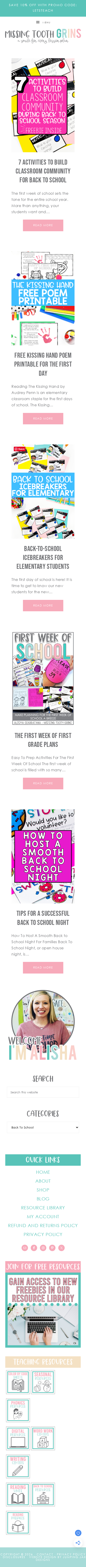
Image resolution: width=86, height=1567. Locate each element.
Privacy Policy (43, 1234)
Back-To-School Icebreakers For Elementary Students (43, 558)
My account (43, 1216)
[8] (18, 1533)
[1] (18, 1505)
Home (43, 1172)
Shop (43, 1189)
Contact (45, 1554)
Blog (43, 1198)
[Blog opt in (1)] (42, 1346)
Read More (43, 225)
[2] (18, 1477)
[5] (18, 1421)
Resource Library (43, 1207)
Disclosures (14, 1557)
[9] (43, 1505)
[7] (18, 1393)
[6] (43, 1393)
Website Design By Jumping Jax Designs (57, 1558)
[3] (43, 1449)
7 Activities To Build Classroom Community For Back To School (43, 171)
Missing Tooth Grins (43, 36)
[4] (18, 1449)
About (43, 1181)
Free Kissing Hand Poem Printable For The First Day (43, 364)
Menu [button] (46, 22)
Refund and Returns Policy (43, 1225)
